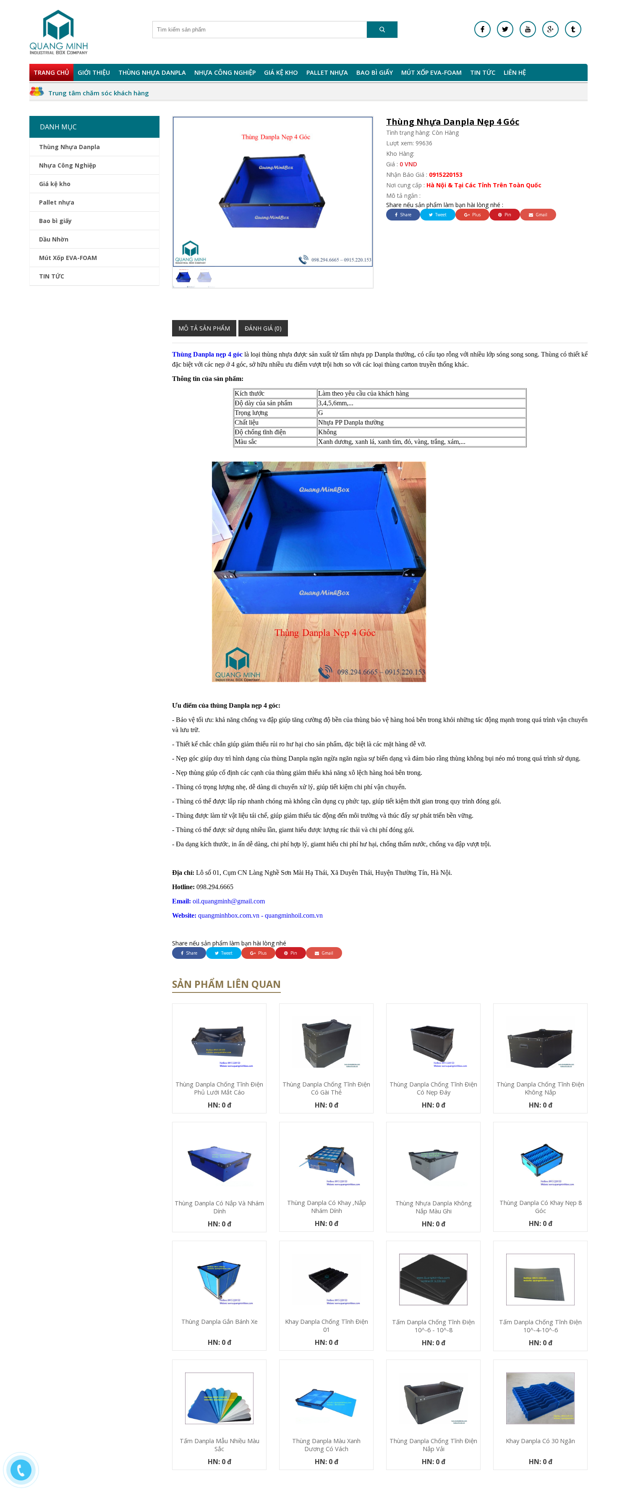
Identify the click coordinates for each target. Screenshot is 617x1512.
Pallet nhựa (327, 72)
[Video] (528, 29)
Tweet (440, 215)
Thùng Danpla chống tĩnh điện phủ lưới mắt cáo (219, 1088)
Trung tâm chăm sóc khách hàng (98, 93)
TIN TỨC (482, 72)
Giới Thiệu (94, 72)
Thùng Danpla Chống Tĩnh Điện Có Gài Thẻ (326, 1088)
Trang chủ (51, 72)
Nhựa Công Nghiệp (225, 72)
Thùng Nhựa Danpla (152, 72)
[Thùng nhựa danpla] (58, 31)
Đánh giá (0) (263, 328)
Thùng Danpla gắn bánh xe (219, 1322)
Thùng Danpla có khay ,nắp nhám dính (326, 1207)
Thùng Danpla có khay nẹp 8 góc (540, 1207)
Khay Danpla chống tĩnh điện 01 (326, 1326)
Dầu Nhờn (53, 239)
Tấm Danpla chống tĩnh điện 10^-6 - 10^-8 (433, 1326)
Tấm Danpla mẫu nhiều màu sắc (219, 1445)
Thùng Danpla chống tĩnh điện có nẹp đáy (433, 1088)
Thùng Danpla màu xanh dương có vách (326, 1445)
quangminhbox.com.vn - (218, 915)
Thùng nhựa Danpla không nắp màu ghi (433, 1207)
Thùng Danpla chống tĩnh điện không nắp (540, 1088)
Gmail (540, 215)
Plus (476, 215)
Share (405, 215)
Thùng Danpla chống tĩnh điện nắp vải (433, 1445)
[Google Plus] (550, 29)
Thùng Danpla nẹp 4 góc (208, 354)
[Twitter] (505, 29)
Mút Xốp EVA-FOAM (431, 72)
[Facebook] (482, 29)
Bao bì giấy (374, 72)
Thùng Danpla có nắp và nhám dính (219, 1207)
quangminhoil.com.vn (294, 915)
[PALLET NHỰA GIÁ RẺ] (573, 29)
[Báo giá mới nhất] (25, 1474)
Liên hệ (515, 72)
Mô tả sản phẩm (204, 328)
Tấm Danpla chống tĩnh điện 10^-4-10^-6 (540, 1326)
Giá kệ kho (281, 72)
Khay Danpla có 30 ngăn (540, 1441)
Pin (507, 215)
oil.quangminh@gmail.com (218, 901)
